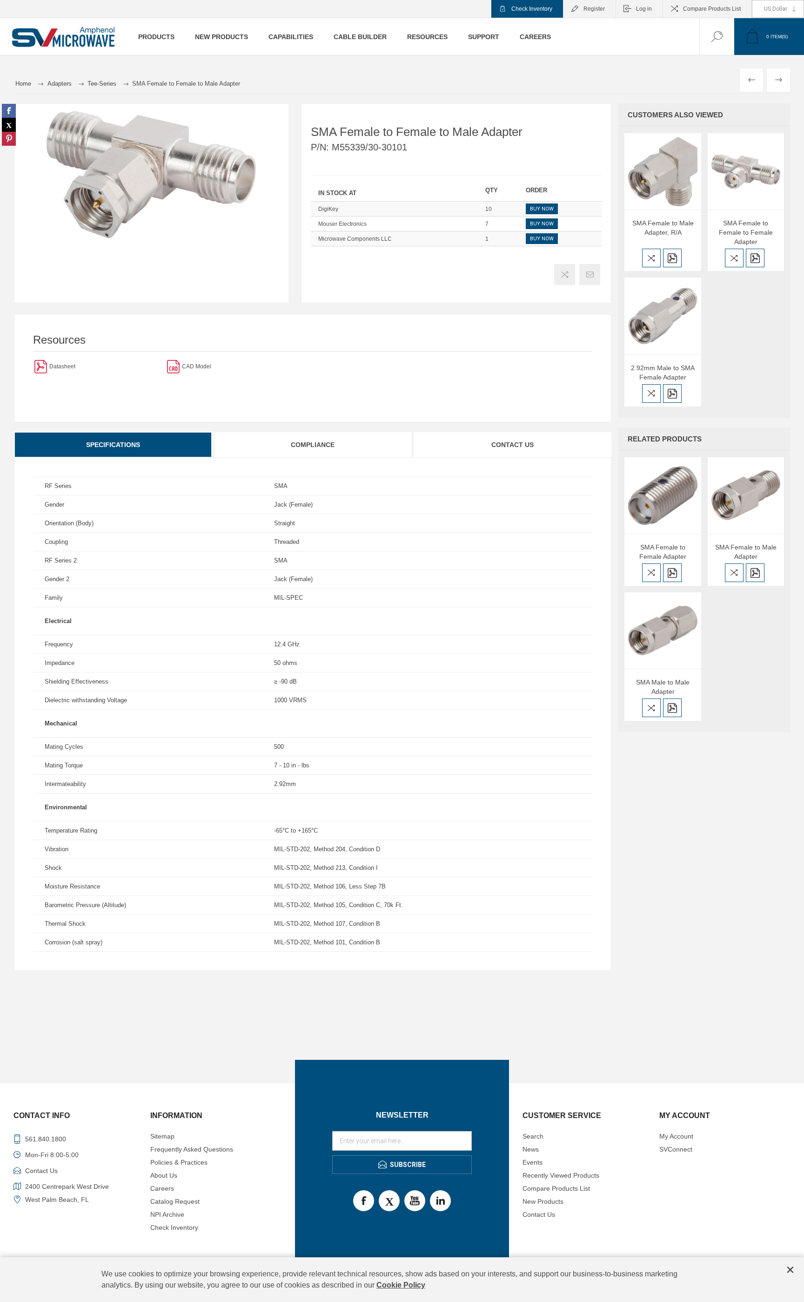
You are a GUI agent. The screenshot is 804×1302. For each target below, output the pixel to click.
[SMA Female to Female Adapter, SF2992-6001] (662, 495)
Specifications (113, 444)
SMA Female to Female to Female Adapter (746, 232)
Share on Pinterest (9, 139)
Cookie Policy (400, 1285)
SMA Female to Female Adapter (662, 551)
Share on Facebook (9, 111)
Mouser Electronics (342, 224)
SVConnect (675, 1149)
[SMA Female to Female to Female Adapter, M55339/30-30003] (745, 171)
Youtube (414, 1200)
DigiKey (328, 209)
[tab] (113, 445)
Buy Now (542, 209)
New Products (543, 1201)
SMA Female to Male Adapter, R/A (663, 227)
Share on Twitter (9, 125)
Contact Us (512, 444)
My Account (676, 1136)
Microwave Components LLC (355, 239)
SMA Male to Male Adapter (663, 686)
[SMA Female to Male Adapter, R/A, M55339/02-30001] (662, 171)
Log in (644, 9)
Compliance (313, 444)
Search (533, 1136)
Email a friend (589, 274)
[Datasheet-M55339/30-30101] (40, 366)
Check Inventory (531, 9)
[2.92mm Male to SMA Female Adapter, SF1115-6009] (662, 315)
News (531, 1149)
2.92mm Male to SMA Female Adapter (663, 372)
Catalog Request (175, 1201)
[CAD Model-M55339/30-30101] (173, 366)
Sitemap (162, 1136)
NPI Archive (167, 1214)
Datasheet (62, 366)
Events (533, 1162)
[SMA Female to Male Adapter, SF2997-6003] (745, 495)
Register (594, 9)
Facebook (363, 1200)
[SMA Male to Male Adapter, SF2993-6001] (662, 630)
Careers (162, 1188)
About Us (163, 1175)
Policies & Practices (179, 1162)
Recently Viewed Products (561, 1175)
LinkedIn (440, 1200)
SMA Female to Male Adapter (746, 551)
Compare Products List (712, 9)
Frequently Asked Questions (191, 1149)
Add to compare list (564, 274)
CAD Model (196, 366)
